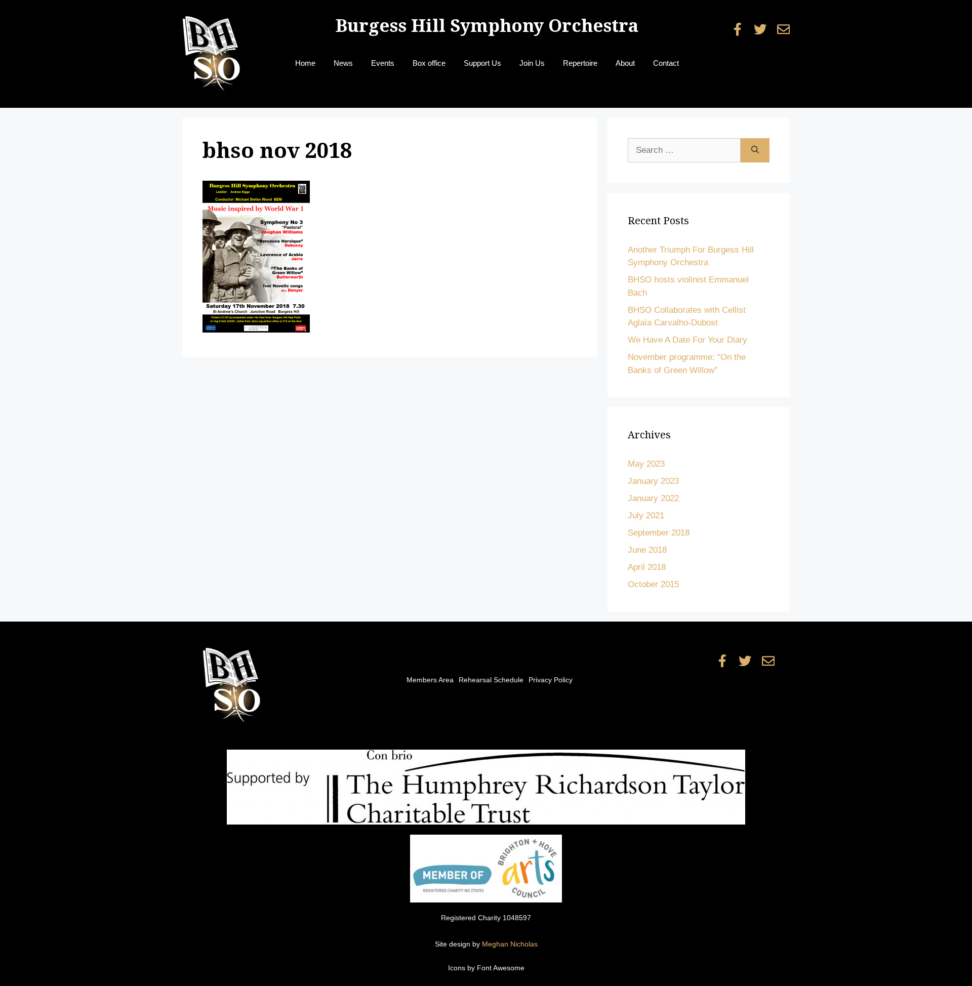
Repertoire (580, 63)
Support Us (482, 63)
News (343, 63)
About (625, 63)
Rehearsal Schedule (491, 680)
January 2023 (653, 481)
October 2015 (653, 584)
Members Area (430, 680)
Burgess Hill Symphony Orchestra (487, 25)
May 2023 (646, 464)
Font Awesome (500, 968)
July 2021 (646, 515)
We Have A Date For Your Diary (687, 340)
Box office (429, 63)
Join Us (532, 63)
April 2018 (647, 567)
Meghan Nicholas (510, 944)
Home (305, 63)
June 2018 (647, 550)
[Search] (755, 150)
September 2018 (659, 533)
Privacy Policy (551, 680)
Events (382, 63)
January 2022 (653, 498)
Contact (666, 63)
